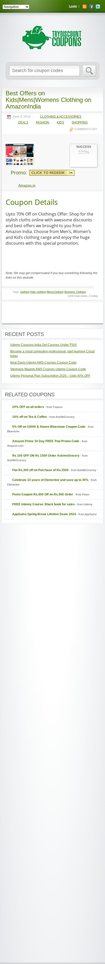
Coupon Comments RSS (68, 313)
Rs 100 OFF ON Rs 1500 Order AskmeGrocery (46, 455)
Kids (60, 122)
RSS (85, 7)
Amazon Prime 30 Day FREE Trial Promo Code (45, 441)
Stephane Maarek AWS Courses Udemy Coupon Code (48, 369)
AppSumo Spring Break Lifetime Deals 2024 (44, 514)
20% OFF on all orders (28, 407)
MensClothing (55, 291)
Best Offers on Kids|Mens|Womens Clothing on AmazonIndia (48, 100)
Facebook (91, 7)
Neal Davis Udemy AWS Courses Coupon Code (43, 362)
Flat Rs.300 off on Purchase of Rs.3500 (40, 470)
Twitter (98, 7)
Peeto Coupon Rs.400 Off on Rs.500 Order (42, 494)
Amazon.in (26, 185)
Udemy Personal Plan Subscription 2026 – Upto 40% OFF (50, 376)
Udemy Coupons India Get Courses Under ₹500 (43, 345)
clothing (25, 291)
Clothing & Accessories (60, 116)
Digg (95, 313)
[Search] (89, 71)
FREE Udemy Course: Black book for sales (43, 504)
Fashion (42, 122)
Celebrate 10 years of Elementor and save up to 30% (50, 480)
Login (73, 6)
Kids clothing (38, 291)
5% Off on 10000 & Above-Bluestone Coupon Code (48, 427)
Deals (23, 122)
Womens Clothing (75, 291)
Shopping (80, 122)
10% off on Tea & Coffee (29, 417)
